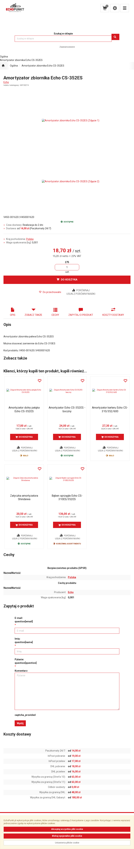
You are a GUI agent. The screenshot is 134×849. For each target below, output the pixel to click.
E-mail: (24, 620)
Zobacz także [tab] (33, 315)
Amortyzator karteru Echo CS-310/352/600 (110, 409)
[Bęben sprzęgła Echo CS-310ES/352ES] (67, 479)
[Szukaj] (115, 37)
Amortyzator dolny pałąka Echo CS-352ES (24, 409)
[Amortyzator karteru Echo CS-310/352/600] (110, 391)
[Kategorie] (124, 8)
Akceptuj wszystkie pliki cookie (67, 829)
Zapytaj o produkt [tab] (80, 315)
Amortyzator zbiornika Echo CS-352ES (43, 65)
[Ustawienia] (114, 8)
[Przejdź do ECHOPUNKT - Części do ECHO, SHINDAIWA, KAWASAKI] (3, 66)
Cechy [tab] (55, 315)
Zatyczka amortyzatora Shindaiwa (24, 497)
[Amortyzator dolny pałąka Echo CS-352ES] (24, 391)
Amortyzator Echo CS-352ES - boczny (67, 409)
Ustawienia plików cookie (67, 843)
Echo (6, 82)
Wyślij (20, 723)
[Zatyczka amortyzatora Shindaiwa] (24, 479)
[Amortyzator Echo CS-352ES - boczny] (67, 391)
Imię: (24, 640)
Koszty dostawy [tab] (113, 315)
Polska (30, 239)
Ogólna (14, 65)
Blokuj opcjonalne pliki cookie (67, 836)
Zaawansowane (67, 47)
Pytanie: (26, 661)
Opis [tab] (12, 315)
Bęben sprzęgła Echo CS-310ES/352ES (67, 497)
